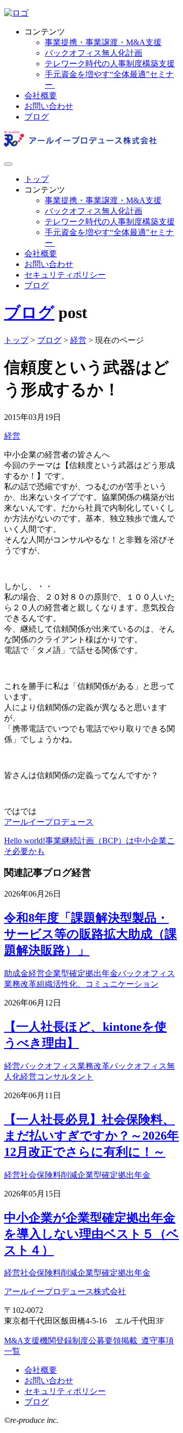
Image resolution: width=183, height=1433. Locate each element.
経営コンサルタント (57, 1076)
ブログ (36, 116)
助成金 (16, 973)
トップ (36, 179)
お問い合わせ (48, 106)
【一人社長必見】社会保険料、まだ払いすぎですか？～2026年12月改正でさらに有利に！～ (91, 1135)
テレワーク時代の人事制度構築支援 (110, 63)
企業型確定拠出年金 (81, 973)
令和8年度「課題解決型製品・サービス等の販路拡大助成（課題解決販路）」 (90, 934)
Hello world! (24, 840)
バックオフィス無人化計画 (93, 53)
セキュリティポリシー (65, 274)
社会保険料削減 (48, 1175)
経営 (12, 436)
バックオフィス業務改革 (65, 1066)
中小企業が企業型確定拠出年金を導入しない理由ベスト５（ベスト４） (91, 1234)
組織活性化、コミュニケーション (98, 984)
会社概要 (40, 95)
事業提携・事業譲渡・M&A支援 (103, 42)
